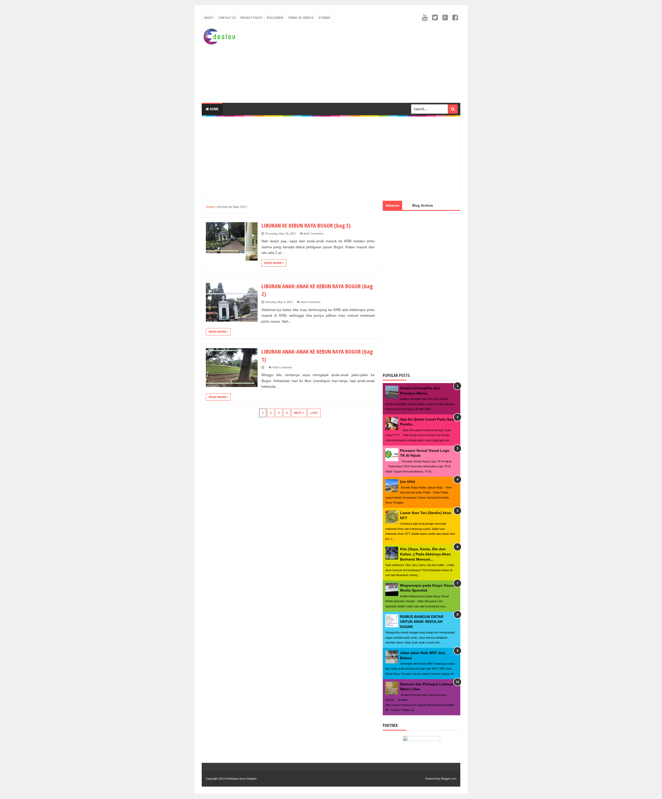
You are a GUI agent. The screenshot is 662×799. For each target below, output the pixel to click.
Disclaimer (275, 17)
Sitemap (324, 17)
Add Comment (314, 233)
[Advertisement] (366, 63)
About (209, 17)
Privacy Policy (251, 17)
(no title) (407, 481)
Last (314, 412)
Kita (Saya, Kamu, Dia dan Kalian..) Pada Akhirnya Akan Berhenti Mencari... (425, 554)
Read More (273, 263)
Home (214, 108)
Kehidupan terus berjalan (241, 778)
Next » (299, 412)
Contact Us (227, 17)
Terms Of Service (301, 17)
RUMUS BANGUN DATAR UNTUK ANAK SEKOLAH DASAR (421, 622)
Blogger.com (448, 778)
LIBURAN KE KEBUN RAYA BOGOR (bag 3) (306, 225)
